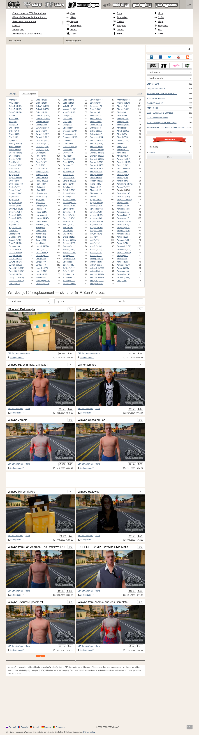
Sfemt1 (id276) (69, 218)
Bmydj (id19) (14, 199)
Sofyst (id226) (68, 274)
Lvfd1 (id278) (41, 271)
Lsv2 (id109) (41, 261)
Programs (163, 25)
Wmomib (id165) (124, 162)
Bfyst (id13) (13, 140)
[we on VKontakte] (151, 57)
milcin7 (152, 152)
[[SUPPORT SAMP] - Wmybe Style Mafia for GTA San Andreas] (110, 569)
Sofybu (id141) (69, 268)
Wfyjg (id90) (122, 134)
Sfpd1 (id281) (68, 224)
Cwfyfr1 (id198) (15, 255)
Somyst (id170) (96, 106)
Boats (119, 13)
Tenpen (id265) (96, 180)
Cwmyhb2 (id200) (16, 280)
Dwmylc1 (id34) (42, 146)
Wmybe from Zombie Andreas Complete (103, 602)
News (160, 33)
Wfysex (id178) (123, 149)
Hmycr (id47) (41, 221)
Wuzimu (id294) (123, 277)
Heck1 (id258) (42, 177)
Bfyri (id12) (13, 137)
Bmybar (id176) (15, 177)
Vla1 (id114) (95, 236)
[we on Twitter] (169, 57)
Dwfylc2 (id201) (42, 137)
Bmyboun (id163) (16, 183)
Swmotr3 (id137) (97, 152)
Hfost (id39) (41, 190)
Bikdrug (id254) (15, 143)
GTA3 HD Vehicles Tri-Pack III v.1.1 (29, 17)
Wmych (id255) (123, 211)
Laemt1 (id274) (42, 246)
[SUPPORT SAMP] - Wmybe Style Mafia (103, 546)
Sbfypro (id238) (69, 180)
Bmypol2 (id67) (15, 218)
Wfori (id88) (121, 112)
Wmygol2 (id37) (123, 233)
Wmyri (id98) (122, 258)
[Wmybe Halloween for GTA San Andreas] (110, 513)
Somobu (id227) (69, 277)
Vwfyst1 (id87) (96, 264)
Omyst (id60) (68, 152)
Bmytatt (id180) (15, 227)
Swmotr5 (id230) (97, 159)
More (169, 157)
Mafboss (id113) (42, 283)
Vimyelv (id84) (96, 233)
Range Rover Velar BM (156, 88)
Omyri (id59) (68, 149)
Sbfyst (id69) (68, 187)
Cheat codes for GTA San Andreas (29, 13)
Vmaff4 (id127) (96, 255)
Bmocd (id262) (15, 155)
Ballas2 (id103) (15, 109)
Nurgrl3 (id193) (69, 112)
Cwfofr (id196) (15, 249)
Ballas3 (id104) (15, 112)
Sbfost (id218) (68, 177)
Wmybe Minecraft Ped (21, 491)
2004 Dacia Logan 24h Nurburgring (162, 122)
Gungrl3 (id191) (42, 174)
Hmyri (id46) (41, 227)
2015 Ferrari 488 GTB (156, 98)
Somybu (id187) (96, 99)
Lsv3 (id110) (41, 264)
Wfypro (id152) (123, 140)
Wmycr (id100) (123, 224)
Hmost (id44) (41, 211)
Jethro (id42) (41, 236)
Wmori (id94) (122, 171)
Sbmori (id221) (69, 196)
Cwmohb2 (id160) (16, 271)
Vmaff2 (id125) (96, 249)
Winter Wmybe (87, 364)
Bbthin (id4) (14, 118)
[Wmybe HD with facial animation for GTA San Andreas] (40, 387)
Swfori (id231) (96, 121)
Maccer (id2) (41, 277)
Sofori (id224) (68, 261)
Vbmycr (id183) (96, 215)
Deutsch (35, 727)
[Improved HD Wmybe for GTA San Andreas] (110, 331)
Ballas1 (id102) (15, 106)
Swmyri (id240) (96, 171)
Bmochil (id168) (15, 159)
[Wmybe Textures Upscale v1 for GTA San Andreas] (40, 624)
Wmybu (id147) (123, 205)
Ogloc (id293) (68, 127)
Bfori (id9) (13, 121)
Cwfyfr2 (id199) (15, 258)
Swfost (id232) (96, 124)
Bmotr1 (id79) (14, 171)
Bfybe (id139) (14, 127)
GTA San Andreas (15, 353)
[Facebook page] (160, 57)
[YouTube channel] (178, 57)
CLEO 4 (16, 25)
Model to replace (29, 93)
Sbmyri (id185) (69, 208)
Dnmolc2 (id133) (43, 118)
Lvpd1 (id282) (42, 274)
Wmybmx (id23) (123, 196)
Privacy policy (89, 731)
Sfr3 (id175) (68, 233)
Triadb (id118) (96, 190)
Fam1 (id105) (41, 155)
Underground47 (17, 357)
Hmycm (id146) (42, 218)
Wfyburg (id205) (123, 124)
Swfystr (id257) (96, 134)
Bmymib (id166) (15, 205)
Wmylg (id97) (122, 243)
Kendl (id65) (41, 243)
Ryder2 (66, 168)
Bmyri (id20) (14, 221)
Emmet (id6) (41, 152)
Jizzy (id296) (41, 240)
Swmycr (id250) (96, 162)
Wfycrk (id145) (123, 130)
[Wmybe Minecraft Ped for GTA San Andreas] (40, 513)
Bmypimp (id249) (16, 211)
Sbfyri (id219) (68, 183)
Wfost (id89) (122, 115)
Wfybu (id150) (122, 121)
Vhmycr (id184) (96, 227)
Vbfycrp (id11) (96, 199)
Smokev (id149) (69, 252)
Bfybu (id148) (14, 130)
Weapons (121, 25)
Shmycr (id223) (69, 243)
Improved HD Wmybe (91, 309)
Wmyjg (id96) (122, 236)
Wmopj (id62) (122, 165)
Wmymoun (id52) (124, 249)
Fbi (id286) (40, 165)
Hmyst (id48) (41, 230)
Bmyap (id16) (14, 174)
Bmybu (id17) (14, 187)
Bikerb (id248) (15, 149)
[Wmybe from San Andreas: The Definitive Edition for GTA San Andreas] (40, 569)
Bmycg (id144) (15, 190)
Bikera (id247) (15, 146)
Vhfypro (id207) (96, 221)
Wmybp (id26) (122, 202)
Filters (139, 93)
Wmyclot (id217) (123, 215)
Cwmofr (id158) (15, 264)
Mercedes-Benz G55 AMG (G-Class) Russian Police (169, 127)
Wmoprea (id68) (123, 168)
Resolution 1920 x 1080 (24, 21)
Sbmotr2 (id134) (69, 202)
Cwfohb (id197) (15, 252)
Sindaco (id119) (69, 246)
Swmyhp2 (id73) (97, 168)
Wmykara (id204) (124, 240)
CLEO (161, 17)
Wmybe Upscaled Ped (91, 419)
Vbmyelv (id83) (96, 218)
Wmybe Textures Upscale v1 (25, 602)
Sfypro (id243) (69, 236)
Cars (72, 13)
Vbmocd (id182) (96, 208)
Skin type (12, 93)
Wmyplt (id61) (122, 255)
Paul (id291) (68, 155)
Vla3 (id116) (95, 243)
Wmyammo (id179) (125, 183)
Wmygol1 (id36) (123, 230)
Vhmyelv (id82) (96, 230)
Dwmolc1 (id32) (42, 140)
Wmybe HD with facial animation (28, 364)
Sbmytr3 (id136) (69, 215)
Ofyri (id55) (67, 121)
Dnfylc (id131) (42, 112)
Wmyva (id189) (123, 271)
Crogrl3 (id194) (15, 243)
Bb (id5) (12, 115)
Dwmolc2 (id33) (42, 143)
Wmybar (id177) (123, 187)
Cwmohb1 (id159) (16, 268)
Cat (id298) (13, 230)
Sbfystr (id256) (69, 190)
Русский (12, 727)
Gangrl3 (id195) (42, 171)
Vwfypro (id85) (96, 261)
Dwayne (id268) (42, 127)
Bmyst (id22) (14, 224)
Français (24, 727)
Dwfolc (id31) (41, 130)
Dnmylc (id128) (42, 121)
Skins (120, 33)
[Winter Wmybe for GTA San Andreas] (110, 387)
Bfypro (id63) (14, 134)
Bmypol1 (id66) (15, 215)
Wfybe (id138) (122, 118)
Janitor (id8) (41, 233)
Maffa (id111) (68, 99)
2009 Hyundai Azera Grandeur (160, 112)
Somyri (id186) (96, 102)
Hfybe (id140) (41, 193)
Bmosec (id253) (15, 165)
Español (47, 727)
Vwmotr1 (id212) (97, 274)
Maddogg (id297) (43, 280)
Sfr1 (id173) (68, 227)
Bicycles (74, 21)
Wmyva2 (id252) (123, 274)
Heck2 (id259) (42, 180)
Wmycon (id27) (123, 218)
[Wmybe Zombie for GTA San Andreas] (40, 442)
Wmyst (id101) (123, 268)
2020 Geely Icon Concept (157, 117)
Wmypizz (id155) (124, 252)
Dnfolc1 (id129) (42, 106)
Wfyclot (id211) (123, 127)
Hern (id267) (41, 183)
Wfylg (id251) (122, 137)
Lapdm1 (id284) (42, 255)
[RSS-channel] (187, 57)
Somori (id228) (69, 280)
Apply (122, 301)
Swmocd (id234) (97, 137)
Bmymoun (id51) (16, 208)
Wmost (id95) (122, 177)
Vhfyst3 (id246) (96, 224)
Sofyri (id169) (68, 271)
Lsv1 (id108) (41, 258)
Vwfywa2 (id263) (97, 268)
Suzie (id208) (95, 109)
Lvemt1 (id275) (42, 268)
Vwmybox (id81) (96, 283)
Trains (73, 33)
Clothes (120, 29)
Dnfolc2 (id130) (42, 109)
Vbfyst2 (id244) (96, 205)
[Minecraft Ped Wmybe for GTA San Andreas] (40, 331)
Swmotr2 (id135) (97, 149)
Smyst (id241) (68, 255)
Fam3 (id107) (41, 162)
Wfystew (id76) (123, 155)
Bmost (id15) (14, 168)
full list (169, 132)
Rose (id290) (68, 162)
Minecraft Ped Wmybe (21, 309)
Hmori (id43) (41, 208)
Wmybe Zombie (17, 419)
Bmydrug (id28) (15, 202)
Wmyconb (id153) (124, 221)
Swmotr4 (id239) (97, 155)
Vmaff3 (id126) (96, 252)
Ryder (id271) (68, 165)
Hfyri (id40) (40, 199)
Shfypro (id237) (69, 240)
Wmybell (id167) (123, 193)
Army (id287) (14, 102)
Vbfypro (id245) (96, 202)
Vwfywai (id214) (96, 271)
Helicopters (75, 25)
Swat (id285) (95, 112)
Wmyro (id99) (122, 261)
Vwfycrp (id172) (96, 258)
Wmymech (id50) (124, 246)
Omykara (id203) (70, 146)
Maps (160, 21)
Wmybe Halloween (89, 491)
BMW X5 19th (152, 108)
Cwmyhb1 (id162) (16, 277)
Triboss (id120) (96, 193)
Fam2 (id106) (41, 159)
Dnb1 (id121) (14, 283)
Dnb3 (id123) (41, 102)
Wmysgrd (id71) (123, 264)
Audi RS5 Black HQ (155, 103)
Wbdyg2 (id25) (123, 109)
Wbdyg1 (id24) (123, 106)
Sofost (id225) (68, 264)
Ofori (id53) (67, 115)
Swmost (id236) (96, 143)
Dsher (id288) (41, 124)
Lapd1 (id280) (42, 252)
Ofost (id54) (67, 118)
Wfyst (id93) (122, 152)
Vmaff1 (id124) (96, 246)
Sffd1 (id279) (68, 221)
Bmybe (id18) (14, 180)
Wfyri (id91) (121, 143)
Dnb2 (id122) (41, 99)
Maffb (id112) (68, 102)
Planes (73, 29)
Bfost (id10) (13, 124)
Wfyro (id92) (122, 146)
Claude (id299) (15, 236)
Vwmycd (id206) (123, 99)
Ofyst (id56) (67, 124)
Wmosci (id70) (123, 174)
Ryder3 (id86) (68, 171)
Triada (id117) (96, 187)
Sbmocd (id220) (69, 193)
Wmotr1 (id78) (123, 180)
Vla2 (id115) (95, 240)
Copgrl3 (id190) (15, 240)
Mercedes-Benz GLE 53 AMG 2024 (162, 93)
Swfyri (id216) (95, 127)
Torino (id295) (96, 183)
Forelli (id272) (42, 168)
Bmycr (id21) (14, 196)
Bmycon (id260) (15, 193)
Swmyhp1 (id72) (97, 165)
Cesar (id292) (14, 233)
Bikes (73, 17)
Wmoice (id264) (123, 159)
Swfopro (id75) (96, 118)
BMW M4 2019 (153, 83)
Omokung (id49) (69, 134)
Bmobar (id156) (15, 152)
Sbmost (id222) (69, 199)
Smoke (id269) (69, 249)
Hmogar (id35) (42, 205)
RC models (122, 17)
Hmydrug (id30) (42, 224)
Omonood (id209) (70, 137)
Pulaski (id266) (69, 159)
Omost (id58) (68, 143)
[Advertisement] (75, 67)
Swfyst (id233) (96, 130)
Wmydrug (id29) (123, 227)
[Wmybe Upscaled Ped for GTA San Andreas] (110, 442)
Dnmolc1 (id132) (43, 115)
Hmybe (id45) (41, 215)
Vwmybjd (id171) (97, 280)
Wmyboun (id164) (124, 199)
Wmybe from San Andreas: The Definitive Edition (37, 546)
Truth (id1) (94, 196)
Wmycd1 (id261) (123, 208)
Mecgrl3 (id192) (69, 109)
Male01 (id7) (68, 106)
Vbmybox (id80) (96, 211)
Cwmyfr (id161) (15, 274)
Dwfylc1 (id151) (42, 134)
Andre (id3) (13, 99)
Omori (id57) (68, 140)
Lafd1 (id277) (41, 249)
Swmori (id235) (96, 140)
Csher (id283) (14, 246)
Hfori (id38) (40, 187)
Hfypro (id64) (41, 196)
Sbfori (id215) (68, 174)
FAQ (160, 29)
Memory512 (18, 29)
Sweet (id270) (96, 115)
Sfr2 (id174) (68, 230)
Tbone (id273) (96, 177)
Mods (160, 13)
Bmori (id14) (14, 162)
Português (60, 727)
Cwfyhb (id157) (15, 261)
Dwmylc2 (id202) (43, 149)
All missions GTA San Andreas (27, 33)
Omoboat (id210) (70, 130)
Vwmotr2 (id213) (97, 277)
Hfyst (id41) (40, 202)
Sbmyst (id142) (69, 211)
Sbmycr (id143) (69, 205)
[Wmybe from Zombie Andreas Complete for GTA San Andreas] (110, 624)
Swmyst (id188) (96, 174)
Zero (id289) (122, 280)
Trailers (120, 21)
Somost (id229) (69, 283)
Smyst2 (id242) (69, 258)
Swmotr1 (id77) (96, 146)
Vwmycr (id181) (123, 102)
